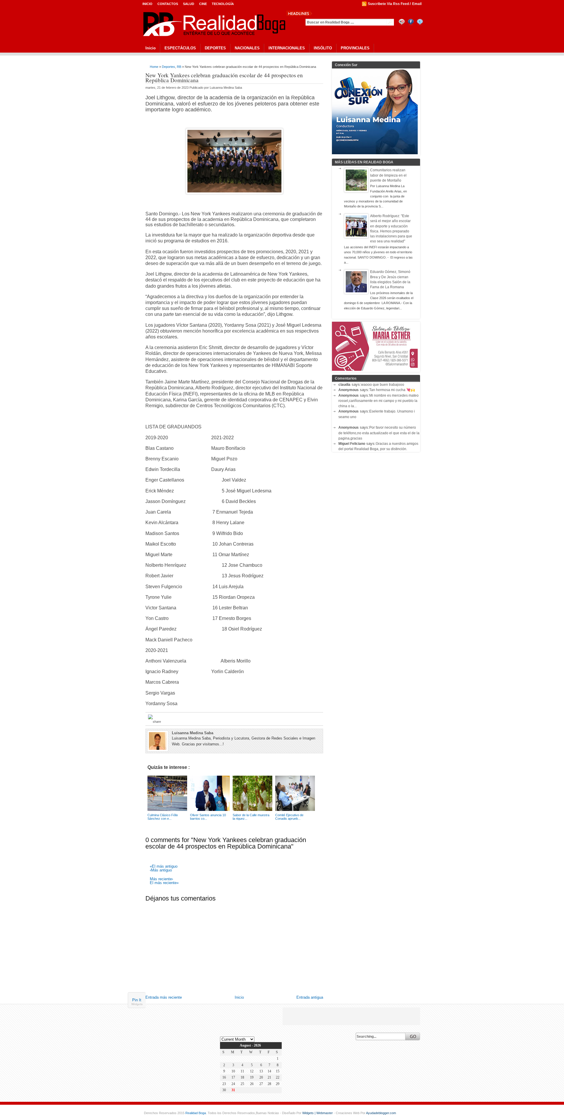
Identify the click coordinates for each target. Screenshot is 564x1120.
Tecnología (223, 4)
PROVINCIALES (355, 48)
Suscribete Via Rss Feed (388, 4)
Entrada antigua (309, 997)
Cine (203, 4)
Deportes (168, 66)
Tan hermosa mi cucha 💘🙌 (392, 390)
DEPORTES (215, 48)
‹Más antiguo (161, 870)
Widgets (137, 1003)
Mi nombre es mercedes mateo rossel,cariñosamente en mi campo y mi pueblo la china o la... (378, 400)
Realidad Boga (195, 1113)
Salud (188, 4)
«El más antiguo (163, 866)
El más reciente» (164, 883)
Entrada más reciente (163, 997)
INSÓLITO (323, 48)
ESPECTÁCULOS (180, 48)
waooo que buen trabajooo (382, 385)
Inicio (147, 4)
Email (417, 4)
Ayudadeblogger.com (381, 1113)
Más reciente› (161, 879)
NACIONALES (247, 48)
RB (179, 66)
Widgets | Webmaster (318, 1113)
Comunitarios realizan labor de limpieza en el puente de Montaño (388, 175)
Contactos (167, 4)
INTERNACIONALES (286, 48)
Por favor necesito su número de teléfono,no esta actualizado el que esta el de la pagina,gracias (378, 432)
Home (154, 66)
